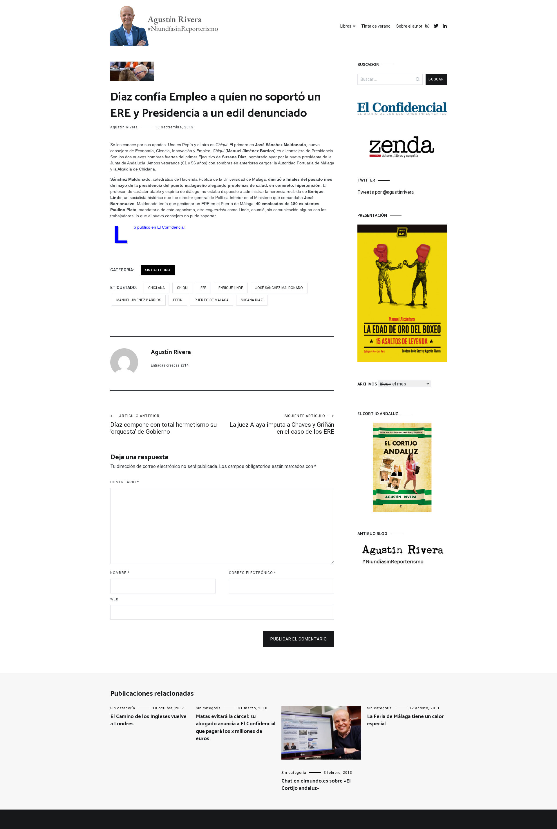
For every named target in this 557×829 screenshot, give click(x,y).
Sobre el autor (409, 26)
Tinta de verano (375, 26)
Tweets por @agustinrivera (385, 192)
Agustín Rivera (124, 127)
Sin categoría (158, 270)
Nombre (119, 573)
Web (114, 599)
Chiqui (182, 288)
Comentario (124, 482)
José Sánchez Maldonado (279, 288)
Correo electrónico (252, 573)
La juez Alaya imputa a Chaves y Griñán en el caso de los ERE (281, 424)
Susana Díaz (252, 300)
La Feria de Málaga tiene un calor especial (405, 720)
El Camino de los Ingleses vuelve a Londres (148, 720)
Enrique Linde (230, 288)
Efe (203, 288)
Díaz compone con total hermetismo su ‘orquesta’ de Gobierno (163, 424)
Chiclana (156, 288)
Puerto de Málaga (212, 300)
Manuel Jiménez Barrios (138, 300)
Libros (345, 26)
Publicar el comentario (298, 639)
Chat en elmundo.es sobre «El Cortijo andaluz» (316, 785)
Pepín (177, 300)
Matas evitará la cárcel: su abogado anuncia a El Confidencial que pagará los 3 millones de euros (236, 727)
